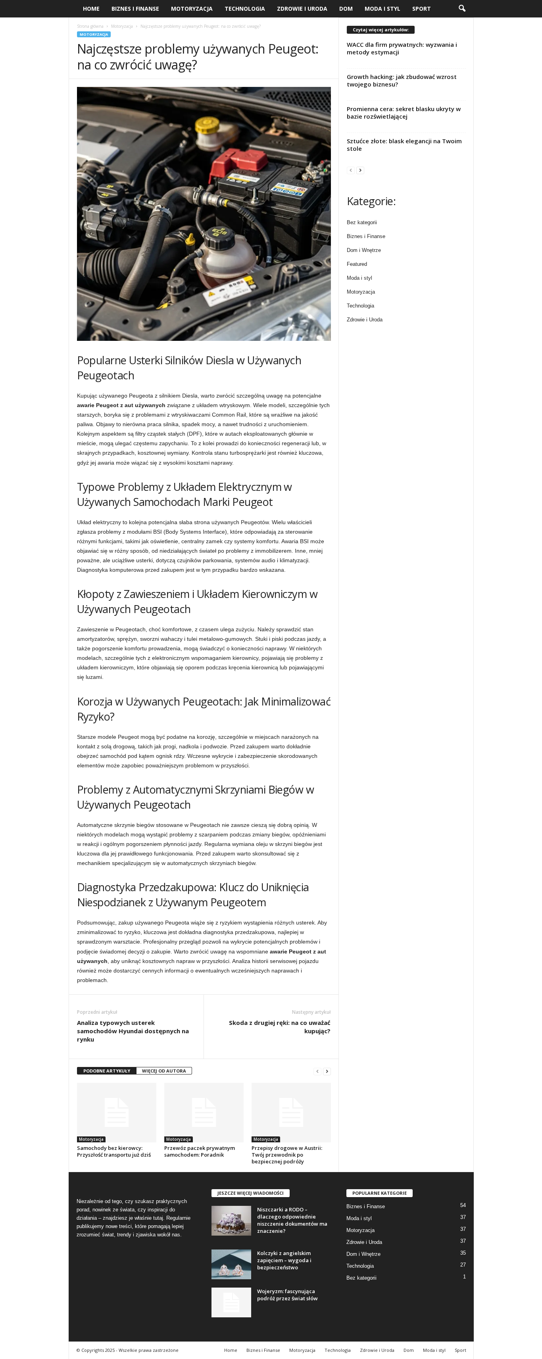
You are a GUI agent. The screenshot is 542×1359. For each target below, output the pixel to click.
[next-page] (327, 1071)
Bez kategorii (362, 222)
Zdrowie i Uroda (302, 8)
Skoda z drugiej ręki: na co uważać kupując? (280, 1027)
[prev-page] (317, 1071)
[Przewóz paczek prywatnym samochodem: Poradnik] (204, 1112)
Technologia (245, 8)
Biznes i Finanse (135, 8)
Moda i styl (382, 8)
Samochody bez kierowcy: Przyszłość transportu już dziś (114, 1151)
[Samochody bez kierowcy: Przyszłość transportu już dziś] (116, 1112)
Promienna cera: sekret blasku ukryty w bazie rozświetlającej (404, 112)
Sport (421, 8)
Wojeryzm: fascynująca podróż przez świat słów (287, 1295)
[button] (462, 8)
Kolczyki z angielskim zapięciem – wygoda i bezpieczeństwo (284, 1260)
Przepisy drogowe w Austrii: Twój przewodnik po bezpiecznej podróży (287, 1154)
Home (91, 8)
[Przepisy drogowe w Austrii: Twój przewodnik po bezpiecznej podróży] (291, 1112)
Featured (357, 264)
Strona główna (90, 26)
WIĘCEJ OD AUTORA (164, 1071)
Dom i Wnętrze (364, 250)
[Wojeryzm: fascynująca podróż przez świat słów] (231, 1302)
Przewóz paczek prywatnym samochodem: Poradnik (199, 1151)
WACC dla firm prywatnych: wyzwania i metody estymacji (402, 48)
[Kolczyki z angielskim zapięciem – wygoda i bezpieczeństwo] (231, 1264)
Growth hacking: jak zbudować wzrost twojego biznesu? (402, 80)
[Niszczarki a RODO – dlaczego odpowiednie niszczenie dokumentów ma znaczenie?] (231, 1221)
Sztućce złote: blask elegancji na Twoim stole (404, 144)
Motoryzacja (192, 8)
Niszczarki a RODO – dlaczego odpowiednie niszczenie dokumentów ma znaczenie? (292, 1220)
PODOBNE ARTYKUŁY (106, 1071)
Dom (346, 8)
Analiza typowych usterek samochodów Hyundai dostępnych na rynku (133, 1031)
